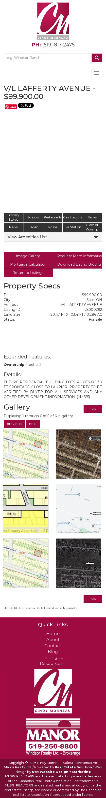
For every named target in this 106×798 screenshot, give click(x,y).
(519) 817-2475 (58, 45)
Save (13, 107)
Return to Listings (28, 273)
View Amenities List (27, 237)
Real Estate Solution (73, 767)
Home (53, 633)
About (53, 639)
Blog (53, 651)
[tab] (53, 237)
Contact (52, 645)
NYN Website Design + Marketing (61, 772)
